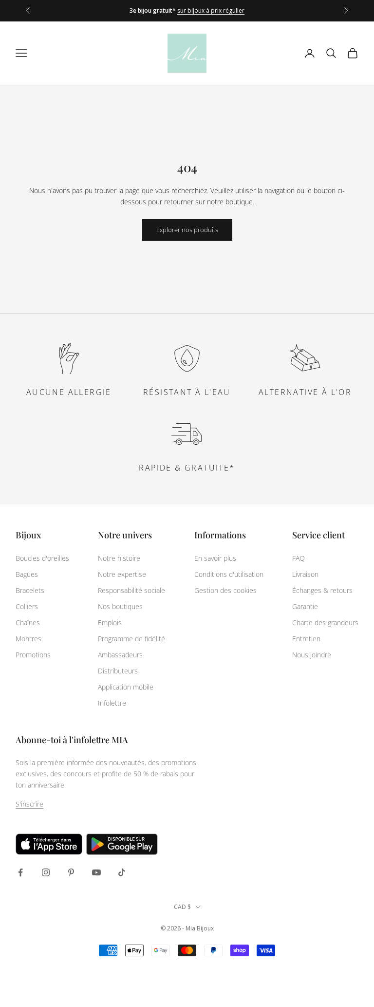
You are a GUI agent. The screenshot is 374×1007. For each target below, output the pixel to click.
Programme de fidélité (131, 638)
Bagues (27, 574)
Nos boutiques (120, 606)
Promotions (33, 654)
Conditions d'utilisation (228, 574)
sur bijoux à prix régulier (210, 10)
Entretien (306, 638)
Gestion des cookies (225, 590)
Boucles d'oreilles (42, 558)
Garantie (305, 606)
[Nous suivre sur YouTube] (96, 872)
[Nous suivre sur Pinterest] (71, 872)
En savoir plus (215, 558)
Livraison (305, 574)
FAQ (298, 558)
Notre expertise (122, 574)
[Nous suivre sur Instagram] (46, 872)
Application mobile (125, 686)
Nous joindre (311, 654)
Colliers (27, 606)
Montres (28, 638)
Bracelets (30, 590)
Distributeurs (118, 670)
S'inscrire (29, 804)
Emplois (110, 622)
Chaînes (28, 622)
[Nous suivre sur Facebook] (20, 872)
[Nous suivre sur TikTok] (122, 872)
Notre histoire (119, 558)
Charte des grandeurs (325, 622)
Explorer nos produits (187, 229)
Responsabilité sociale (131, 590)
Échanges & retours (322, 590)
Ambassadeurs (120, 654)
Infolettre (112, 703)
